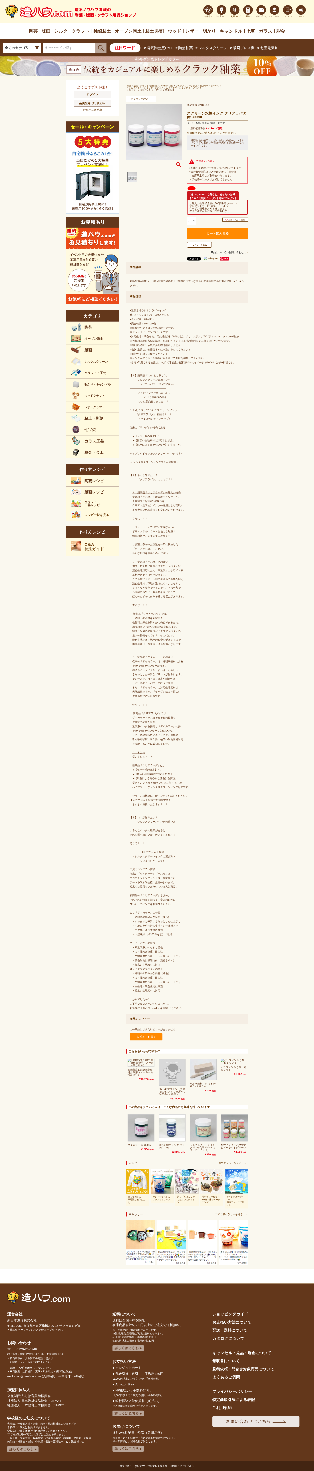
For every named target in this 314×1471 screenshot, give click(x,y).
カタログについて (228, 1338)
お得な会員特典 (92, 109)
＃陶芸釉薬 (184, 48)
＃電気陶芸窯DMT (158, 48)
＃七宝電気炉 (267, 48)
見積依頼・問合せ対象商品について (243, 1369)
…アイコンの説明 (138, 99)
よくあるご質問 (226, 1377)
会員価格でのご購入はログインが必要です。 (212, 132)
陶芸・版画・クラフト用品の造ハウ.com (147, 85)
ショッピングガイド (230, 1314)
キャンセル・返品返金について (241, 1353)
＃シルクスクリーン (211, 48)
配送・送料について (229, 1330)
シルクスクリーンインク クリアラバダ (183, 88)
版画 (171, 85)
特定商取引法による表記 (233, 1399)
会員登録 (92, 103)
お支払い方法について (232, 1322)
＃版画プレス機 (242, 48)
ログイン (92, 94)
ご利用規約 (222, 1407)
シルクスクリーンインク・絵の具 (145, 88)
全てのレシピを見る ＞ (233, 1163)
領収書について (226, 1361)
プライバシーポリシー (232, 1391)
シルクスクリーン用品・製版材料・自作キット (199, 85)
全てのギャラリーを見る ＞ (231, 1214)
